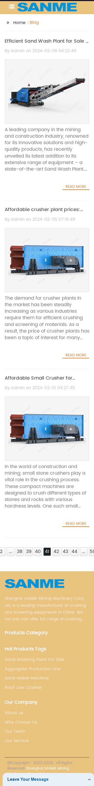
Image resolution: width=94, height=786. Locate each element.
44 (74, 551)
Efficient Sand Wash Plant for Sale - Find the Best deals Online (47, 45)
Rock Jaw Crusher (23, 687)
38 (19, 551)
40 (38, 551)
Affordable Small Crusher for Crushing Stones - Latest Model (42, 381)
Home (19, 22)
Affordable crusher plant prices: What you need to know (42, 213)
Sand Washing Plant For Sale (34, 659)
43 (65, 551)
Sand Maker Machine (27, 678)
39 (29, 551)
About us (14, 712)
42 (56, 551)
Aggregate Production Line (33, 669)
